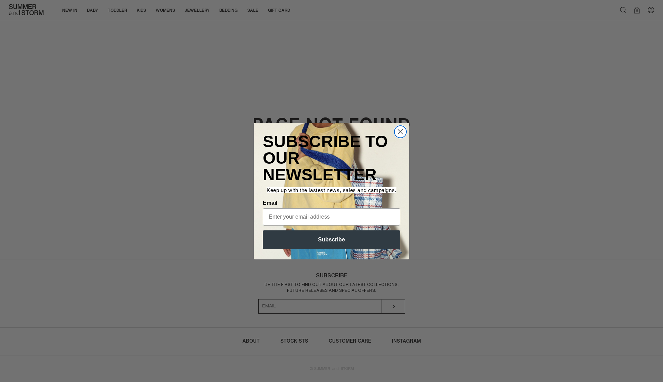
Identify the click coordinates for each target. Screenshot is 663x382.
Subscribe (331, 239)
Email (270, 203)
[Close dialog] (400, 132)
